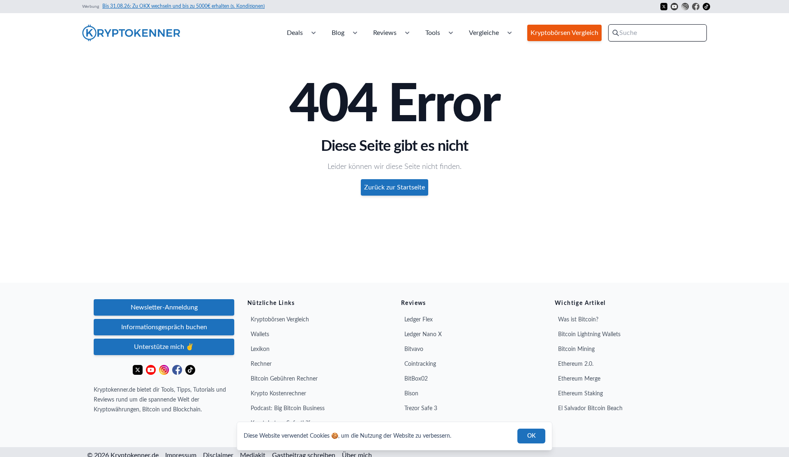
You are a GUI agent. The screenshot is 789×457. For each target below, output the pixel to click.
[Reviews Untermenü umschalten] (407, 32)
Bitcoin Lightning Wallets (589, 334)
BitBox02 (416, 379)
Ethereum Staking (580, 394)
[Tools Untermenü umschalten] (450, 32)
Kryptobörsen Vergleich (280, 320)
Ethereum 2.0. (575, 364)
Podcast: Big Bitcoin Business (288, 408)
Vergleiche (484, 33)
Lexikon (260, 349)
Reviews (385, 33)
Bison (411, 394)
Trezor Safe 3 (420, 408)
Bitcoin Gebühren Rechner (284, 379)
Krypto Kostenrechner (278, 394)
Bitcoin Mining (576, 349)
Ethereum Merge (579, 379)
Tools (432, 33)
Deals (295, 33)
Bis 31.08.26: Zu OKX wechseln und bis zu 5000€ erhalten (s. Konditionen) (183, 6)
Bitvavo (413, 349)
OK (531, 436)
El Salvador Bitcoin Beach (590, 408)
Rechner (261, 364)
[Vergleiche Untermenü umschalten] (509, 32)
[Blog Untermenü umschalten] (355, 32)
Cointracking (420, 364)
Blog (338, 33)
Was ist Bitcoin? (578, 320)
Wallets (260, 334)
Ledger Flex (418, 320)
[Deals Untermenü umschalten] (313, 32)
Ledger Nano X (423, 334)
